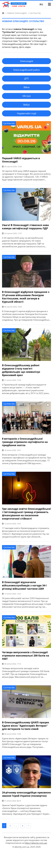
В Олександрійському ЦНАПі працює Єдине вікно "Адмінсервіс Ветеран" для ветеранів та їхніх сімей (25, 726)
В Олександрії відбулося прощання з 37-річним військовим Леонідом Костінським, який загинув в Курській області (25, 296)
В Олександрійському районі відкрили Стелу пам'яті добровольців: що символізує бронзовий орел (21, 370)
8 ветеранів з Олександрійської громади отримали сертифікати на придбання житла (25, 442)
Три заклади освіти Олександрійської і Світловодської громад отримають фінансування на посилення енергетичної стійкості (26, 513)
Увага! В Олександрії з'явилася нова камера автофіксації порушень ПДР (25, 226)
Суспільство (9, 123)
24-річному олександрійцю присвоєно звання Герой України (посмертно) (26, 794)
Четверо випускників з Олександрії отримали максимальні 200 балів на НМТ (25, 655)
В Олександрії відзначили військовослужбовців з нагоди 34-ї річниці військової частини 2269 (24, 585)
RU (41, 4)
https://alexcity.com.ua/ (36, 843)
